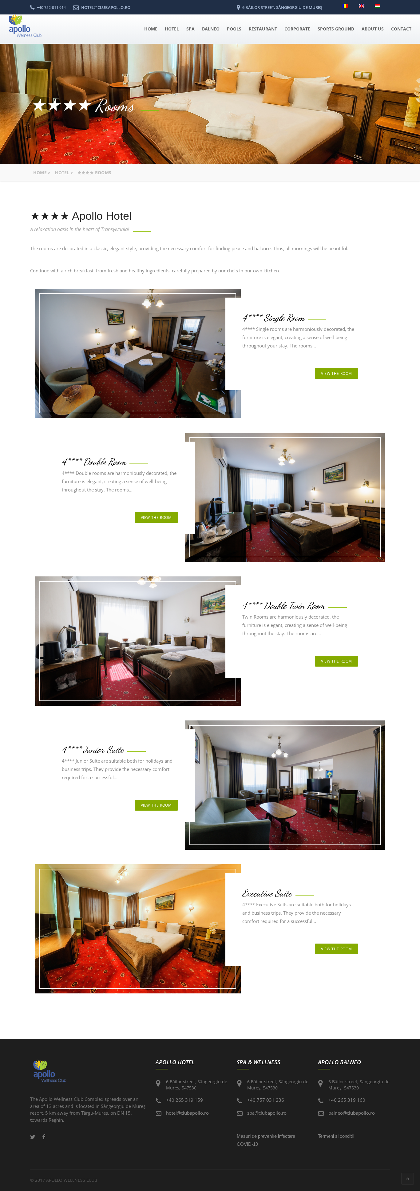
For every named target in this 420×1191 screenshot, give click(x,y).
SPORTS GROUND (336, 29)
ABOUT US (373, 29)
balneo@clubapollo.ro (351, 1113)
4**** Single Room (273, 317)
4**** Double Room (94, 461)
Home (150, 29)
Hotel (172, 29)
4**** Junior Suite (93, 749)
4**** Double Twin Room (283, 605)
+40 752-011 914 (51, 7)
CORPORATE (297, 29)
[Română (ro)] (347, 5)
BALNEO (211, 29)
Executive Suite (267, 893)
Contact (401, 29)
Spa (190, 29)
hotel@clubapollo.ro (187, 1113)
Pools (234, 29)
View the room (336, 373)
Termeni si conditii (336, 1136)
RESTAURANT (263, 29)
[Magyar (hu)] (379, 5)
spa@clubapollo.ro (267, 1113)
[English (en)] (363, 5)
